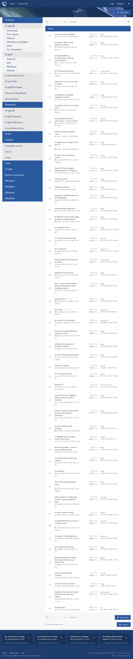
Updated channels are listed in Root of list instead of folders (66, 594)
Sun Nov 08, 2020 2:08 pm (109, 538)
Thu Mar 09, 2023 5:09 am (109, 198)
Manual (11, 38)
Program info (60, 299)
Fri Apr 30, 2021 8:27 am (108, 439)
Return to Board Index (55, 624)
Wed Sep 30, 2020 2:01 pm (109, 549)
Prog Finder (11, 81)
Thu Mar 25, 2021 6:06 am (109, 473)
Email (8, 158)
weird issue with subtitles (65, 34)
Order (8, 134)
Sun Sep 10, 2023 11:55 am (109, 170)
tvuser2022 (104, 320)
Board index (23, 3)
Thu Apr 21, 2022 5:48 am (109, 333)
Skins (9, 46)
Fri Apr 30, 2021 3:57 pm (108, 428)
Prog (102, 43)
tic (57, 189)
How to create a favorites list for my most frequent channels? (66, 412)
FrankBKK (60, 504)
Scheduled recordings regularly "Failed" (64, 96)
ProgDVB (10, 26)
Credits (8, 169)
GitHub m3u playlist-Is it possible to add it (64, 345)
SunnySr (59, 173)
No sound (58, 309)
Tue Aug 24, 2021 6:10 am (109, 413)
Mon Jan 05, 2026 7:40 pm (109, 36)
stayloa (59, 86)
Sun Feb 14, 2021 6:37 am (109, 484)
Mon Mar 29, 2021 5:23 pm (109, 460)
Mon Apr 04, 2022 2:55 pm (109, 346)
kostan (102, 56)
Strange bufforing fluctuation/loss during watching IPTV (64, 57)
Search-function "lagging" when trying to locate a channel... (66, 397)
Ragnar (59, 564)
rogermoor (61, 251)
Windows (12, 67)
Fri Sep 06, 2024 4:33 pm (108, 144)
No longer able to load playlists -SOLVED (64, 43)
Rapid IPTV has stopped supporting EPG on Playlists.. (66, 169)
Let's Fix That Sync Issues (65, 583)
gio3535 (59, 200)
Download (12, 31)
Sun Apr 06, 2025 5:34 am (108, 97)
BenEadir (60, 323)
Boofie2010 (60, 47)
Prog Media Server (15, 76)
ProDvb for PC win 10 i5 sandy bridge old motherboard (67, 218)
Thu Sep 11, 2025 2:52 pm (109, 73)
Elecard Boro (11, 99)
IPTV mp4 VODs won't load (65, 238)
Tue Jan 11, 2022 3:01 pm (108, 368)
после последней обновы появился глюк (66, 332)
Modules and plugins (17, 42)
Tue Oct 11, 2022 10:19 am (109, 262)
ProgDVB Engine (13, 87)
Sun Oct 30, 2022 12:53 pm (109, 240)
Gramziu (128, 656)
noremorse (61, 357)
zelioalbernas (63, 528)
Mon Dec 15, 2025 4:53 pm (109, 45)
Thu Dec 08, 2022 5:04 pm (109, 211)
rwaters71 (103, 521)
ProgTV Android (13, 117)
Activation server (14, 146)
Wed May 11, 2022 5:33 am (109, 322)
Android (11, 59)
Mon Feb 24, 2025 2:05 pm (109, 108)
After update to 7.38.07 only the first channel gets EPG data (66, 499)
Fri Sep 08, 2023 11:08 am (109, 181)
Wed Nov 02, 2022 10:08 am (109, 230)
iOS (9, 63)
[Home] (4, 3)
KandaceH (60, 538)
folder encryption (62, 365)
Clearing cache (61, 179)
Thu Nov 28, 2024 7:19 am (109, 134)
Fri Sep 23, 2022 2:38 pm (108, 275)
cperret (59, 577)
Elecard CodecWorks (16, 93)
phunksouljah (61, 599)
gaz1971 (59, 181)
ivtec (58, 136)
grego (60, 549)
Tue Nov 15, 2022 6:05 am (109, 219)
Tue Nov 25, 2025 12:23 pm (109, 58)
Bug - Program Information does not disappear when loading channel (66, 285)
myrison (59, 99)
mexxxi (59, 610)
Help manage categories (65, 208)
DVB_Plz (59, 290)
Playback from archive (64, 272)
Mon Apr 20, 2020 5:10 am (109, 594)
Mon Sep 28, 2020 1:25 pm (109, 560)
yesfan (59, 376)
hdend (60, 336)
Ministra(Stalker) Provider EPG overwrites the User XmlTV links (65, 559)
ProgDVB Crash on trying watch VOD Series (65, 437)
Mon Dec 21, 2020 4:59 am (109, 523)
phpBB (13, 656)
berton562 (60, 473)
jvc (101, 607)
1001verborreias (62, 387)
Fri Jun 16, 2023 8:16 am (108, 189)
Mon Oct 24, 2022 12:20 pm (109, 251)
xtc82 (58, 37)
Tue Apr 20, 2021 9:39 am (109, 449)
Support (9, 140)
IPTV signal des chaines (64, 547)
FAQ (22, 653)
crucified (61, 63)
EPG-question (60, 249)
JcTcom (59, 441)
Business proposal (14, 175)
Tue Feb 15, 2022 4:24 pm (109, 357)
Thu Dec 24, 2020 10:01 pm (109, 515)
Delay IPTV (59, 384)
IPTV (5, 12)
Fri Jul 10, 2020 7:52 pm (108, 586)
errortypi (60, 402)
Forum (8, 152)
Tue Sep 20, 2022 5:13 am (109, 286)
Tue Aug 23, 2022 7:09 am (109, 301)
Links (7, 163)
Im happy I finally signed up (66, 536)
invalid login (60, 607)
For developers (14, 49)
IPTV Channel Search (63, 374)
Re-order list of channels (65, 320)
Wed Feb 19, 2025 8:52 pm (109, 121)
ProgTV (9, 55)
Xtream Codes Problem (64, 512)
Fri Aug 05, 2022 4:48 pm (108, 312)
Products (9, 20)
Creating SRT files (62, 227)
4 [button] (60, 22)
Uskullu (59, 586)
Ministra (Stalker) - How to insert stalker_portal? (65, 448)
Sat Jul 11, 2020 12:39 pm (108, 575)
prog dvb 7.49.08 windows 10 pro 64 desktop (66, 196)
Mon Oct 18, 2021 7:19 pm (109, 376)
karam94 (60, 240)
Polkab (59, 368)
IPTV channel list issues (64, 71)
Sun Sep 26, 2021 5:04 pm (109, 387)
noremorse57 (63, 73)
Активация (59, 471)
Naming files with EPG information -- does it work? (66, 119)
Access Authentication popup (67, 355)
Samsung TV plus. (62, 187)
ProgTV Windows (14, 122)
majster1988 (62, 160)
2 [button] (51, 22)
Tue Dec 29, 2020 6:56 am (109, 499)
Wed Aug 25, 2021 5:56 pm (109, 397)
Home (12, 3)
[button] (65, 22)
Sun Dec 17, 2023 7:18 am (109, 157)
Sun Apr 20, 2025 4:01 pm (109, 84)
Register (120, 3)
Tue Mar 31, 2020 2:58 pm (109, 609)
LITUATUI (60, 463)
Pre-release (13, 34)
